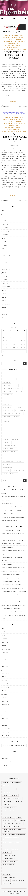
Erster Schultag (8, 401)
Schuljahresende (8, 454)
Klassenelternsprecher (17, 424)
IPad (16, 416)
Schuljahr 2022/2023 (9, 448)
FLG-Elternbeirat (14, 7)
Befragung (7, 375)
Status (18, 458)
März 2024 (4, 262)
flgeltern (6, 106)
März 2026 (4, 221)
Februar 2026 (5, 224)
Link (18, 433)
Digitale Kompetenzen (10, 385)
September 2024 (5, 255)
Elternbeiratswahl (9, 397)
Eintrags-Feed (5, 758)
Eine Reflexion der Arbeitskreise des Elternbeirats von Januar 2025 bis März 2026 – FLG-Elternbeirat (13, 605)
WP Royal (16, 893)
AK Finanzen (19, 41)
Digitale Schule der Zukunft (12, 388)
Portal (17, 436)
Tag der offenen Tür (10, 467)
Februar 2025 (5, 248)
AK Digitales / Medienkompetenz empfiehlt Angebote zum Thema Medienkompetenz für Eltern (12, 578)
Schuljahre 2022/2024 (10, 451)
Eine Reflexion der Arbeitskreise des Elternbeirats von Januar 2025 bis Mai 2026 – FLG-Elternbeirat (13, 533)
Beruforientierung (9, 379)
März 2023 (4, 279)
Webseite (13, 473)
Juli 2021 (3, 297)
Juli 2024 (3, 259)
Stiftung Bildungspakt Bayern (13, 461)
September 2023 (5, 269)
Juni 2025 (3, 238)
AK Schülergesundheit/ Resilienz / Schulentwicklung (14, 45)
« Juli (2, 355)
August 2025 (4, 234)
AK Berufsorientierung (12, 35)
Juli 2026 (3, 210)
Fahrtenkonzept (8, 407)
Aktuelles (17, 49)
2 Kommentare (23, 200)
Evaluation (7, 404)
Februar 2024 (5, 266)
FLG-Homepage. (7, 891)
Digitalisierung (8, 391)
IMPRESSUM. (22, 891)
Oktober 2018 (5, 318)
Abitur (5, 372)
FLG (19, 407)
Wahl (5, 473)
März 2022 (4, 293)
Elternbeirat (7, 394)
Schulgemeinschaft (9, 445)
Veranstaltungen (17, 470)
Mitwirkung (7, 436)
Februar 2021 (5, 300)
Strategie (6, 464)
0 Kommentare (23, 106)
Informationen (8, 413)
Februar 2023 (5, 283)
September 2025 (5, 231)
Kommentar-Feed (6, 762)
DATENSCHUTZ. (15, 891)
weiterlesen (14, 101)
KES (4, 424)
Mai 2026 (3, 217)
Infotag (19, 413)
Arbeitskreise (16, 372)
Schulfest (6, 442)
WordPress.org (5, 765)
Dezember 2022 (5, 286)
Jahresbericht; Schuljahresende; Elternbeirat (12, 420)
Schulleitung (7, 458)
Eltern (19, 391)
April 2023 (4, 276)
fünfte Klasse (8, 410)
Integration (7, 416)
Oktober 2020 (5, 307)
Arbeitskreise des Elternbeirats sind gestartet (14, 54)
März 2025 (4, 245)
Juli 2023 (3, 273)
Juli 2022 (3, 290)
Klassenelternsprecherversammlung (13, 428)
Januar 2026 (4, 227)
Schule (15, 439)
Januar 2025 (4, 252)
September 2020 (5, 311)
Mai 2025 (3, 241)
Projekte (6, 439)
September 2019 (5, 314)
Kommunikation (8, 433)
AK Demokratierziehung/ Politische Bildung (14, 37)
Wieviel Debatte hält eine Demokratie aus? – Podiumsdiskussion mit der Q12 (13, 595)
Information (20, 410)
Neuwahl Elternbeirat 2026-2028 (9, 520)
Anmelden (4, 755)
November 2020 (5, 304)
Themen (6, 470)
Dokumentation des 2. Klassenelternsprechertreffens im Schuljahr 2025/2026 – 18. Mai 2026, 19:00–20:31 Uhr (12, 507)
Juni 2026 (3, 214)
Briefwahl (6, 382)
